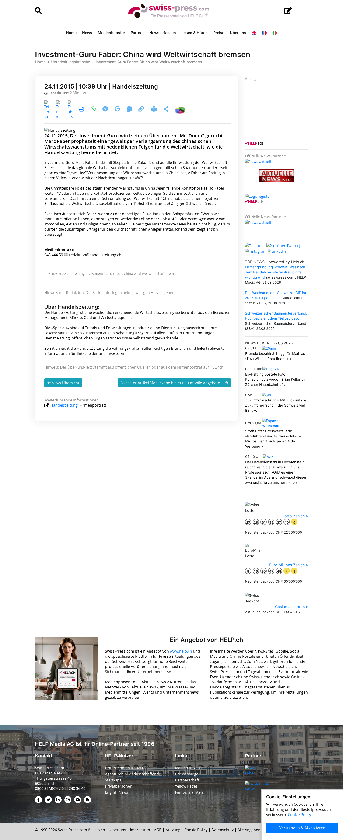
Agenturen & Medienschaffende (133, 774)
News (87, 32)
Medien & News (188, 768)
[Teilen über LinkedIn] (70, 109)
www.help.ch (181, 651)
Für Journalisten (189, 792)
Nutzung (172, 829)
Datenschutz (222, 829)
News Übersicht (65, 382)
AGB (157, 829)
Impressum (140, 829)
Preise (218, 32)
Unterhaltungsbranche (70, 61)
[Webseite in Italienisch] (274, 32)
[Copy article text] (130, 109)
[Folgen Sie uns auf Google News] (118, 109)
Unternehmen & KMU (124, 768)
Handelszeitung (64, 405)
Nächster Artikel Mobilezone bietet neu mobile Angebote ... (173, 382)
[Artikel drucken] (81, 109)
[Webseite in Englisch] (254, 32)
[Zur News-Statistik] (180, 109)
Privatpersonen (118, 786)
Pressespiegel (187, 774)
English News (116, 792)
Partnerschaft (187, 780)
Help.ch (98, 829)
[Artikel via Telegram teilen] (105, 109)
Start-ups (113, 780)
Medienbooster (111, 32)
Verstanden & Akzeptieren (302, 827)
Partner (137, 32)
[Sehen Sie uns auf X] (283, 245)
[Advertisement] (280, 110)
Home (71, 32)
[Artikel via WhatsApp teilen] (94, 109)
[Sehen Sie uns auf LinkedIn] (277, 250)
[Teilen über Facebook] (46, 109)
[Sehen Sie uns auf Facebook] (255, 245)
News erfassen (162, 32)
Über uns (238, 32)
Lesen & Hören (195, 32)
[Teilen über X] (58, 109)
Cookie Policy (195, 829)
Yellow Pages (186, 786)
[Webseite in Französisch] (264, 32)
